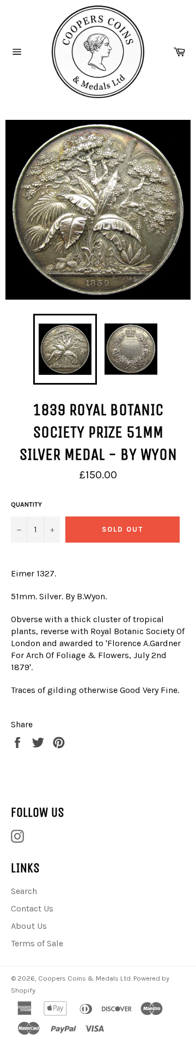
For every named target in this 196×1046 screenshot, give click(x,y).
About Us (29, 926)
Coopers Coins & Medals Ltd (84, 978)
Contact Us (32, 908)
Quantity (26, 504)
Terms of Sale (37, 943)
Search (24, 891)
